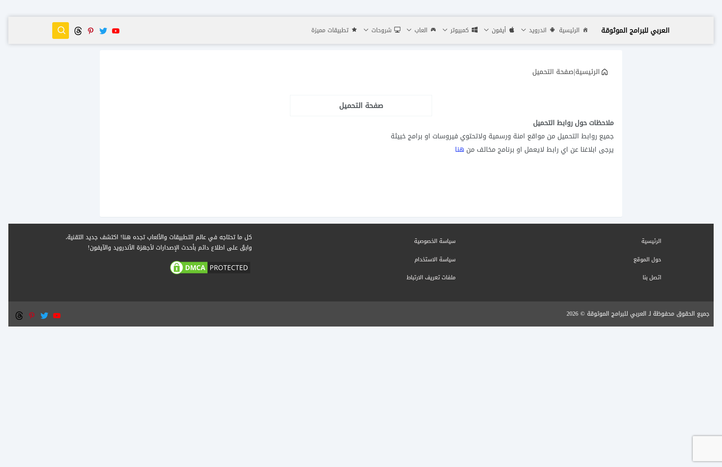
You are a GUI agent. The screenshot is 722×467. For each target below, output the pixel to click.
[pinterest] (90, 30)
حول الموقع (647, 259)
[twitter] (102, 30)
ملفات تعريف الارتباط (431, 277)
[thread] (77, 30)
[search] (60, 30)
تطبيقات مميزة (329, 30)
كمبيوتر (458, 30)
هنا (459, 149)
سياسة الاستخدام (434, 259)
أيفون (498, 30)
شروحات (380, 30)
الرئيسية (569, 30)
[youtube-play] (115, 30)
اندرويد (537, 30)
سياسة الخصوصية (434, 241)
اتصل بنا (652, 277)
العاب (419, 30)
